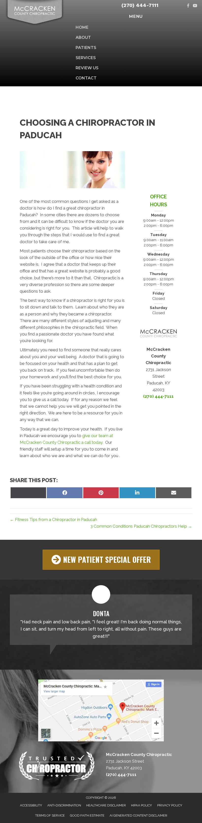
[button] (101, 560)
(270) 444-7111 (139, 5)
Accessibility (31, 805)
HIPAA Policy (141, 805)
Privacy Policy (169, 805)
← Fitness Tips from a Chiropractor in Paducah (53, 519)
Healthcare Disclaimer (106, 805)
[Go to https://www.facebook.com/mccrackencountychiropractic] (188, 6)
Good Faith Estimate (87, 815)
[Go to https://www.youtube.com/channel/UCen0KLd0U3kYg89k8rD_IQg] (195, 6)
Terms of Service (50, 815)
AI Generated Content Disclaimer (138, 815)
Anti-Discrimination (64, 805)
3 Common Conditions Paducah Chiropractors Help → (141, 526)
